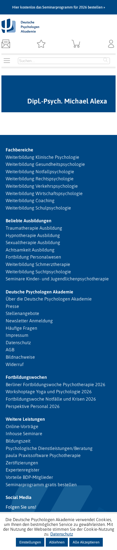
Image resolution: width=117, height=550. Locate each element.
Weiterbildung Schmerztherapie (38, 264)
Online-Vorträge (22, 426)
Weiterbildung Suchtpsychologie (38, 271)
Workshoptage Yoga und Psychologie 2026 (49, 391)
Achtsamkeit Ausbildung (30, 249)
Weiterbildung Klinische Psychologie (42, 157)
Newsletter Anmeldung (29, 320)
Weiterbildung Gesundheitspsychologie (45, 164)
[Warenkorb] (76, 44)
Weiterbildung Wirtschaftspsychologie (44, 193)
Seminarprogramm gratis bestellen (41, 484)
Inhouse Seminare (24, 433)
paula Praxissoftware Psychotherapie (43, 455)
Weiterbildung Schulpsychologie (38, 207)
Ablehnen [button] (56, 542)
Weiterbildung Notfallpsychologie (40, 171)
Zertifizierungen (22, 462)
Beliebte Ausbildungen (28, 220)
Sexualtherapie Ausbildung (33, 242)
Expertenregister (22, 469)
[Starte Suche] (106, 61)
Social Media (19, 497)
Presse (12, 306)
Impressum (17, 335)
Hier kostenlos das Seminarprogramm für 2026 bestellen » (58, 7)
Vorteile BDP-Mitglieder (29, 477)
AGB (10, 349)
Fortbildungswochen (26, 377)
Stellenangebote (22, 313)
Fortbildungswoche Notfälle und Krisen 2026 (51, 398)
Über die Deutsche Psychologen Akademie (49, 298)
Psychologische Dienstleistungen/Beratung (49, 448)
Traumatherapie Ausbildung (34, 227)
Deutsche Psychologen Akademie (39, 291)
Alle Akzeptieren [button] (86, 542)
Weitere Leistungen (25, 419)
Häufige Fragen (21, 328)
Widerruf (15, 364)
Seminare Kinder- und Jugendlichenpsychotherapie (57, 278)
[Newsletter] (5, 44)
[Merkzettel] (41, 44)
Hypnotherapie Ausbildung (33, 235)
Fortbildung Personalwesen (33, 256)
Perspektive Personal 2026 (33, 406)
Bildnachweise (20, 356)
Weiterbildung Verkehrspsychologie (42, 186)
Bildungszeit (18, 440)
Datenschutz (18, 342)
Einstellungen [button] (30, 542)
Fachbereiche (19, 149)
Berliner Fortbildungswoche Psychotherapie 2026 (55, 384)
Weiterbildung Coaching (30, 200)
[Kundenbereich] (111, 44)
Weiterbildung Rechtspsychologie (40, 178)
